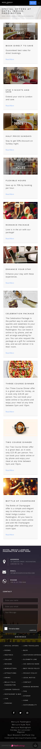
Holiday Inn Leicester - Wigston (21, 731)
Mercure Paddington (21, 722)
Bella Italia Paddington (10, 683)
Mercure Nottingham (21, 727)
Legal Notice (29, 677)
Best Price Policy (31, 668)
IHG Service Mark (31, 664)
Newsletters (11, 668)
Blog (25, 650)
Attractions (10, 673)
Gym (6, 698)
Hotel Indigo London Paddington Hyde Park (17, 550)
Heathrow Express (32, 655)
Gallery (8, 659)
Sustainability (30, 705)
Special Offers (12, 645)
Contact (27, 682)
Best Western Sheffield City (21, 735)
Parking (8, 703)
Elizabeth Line (30, 659)
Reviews (8, 664)
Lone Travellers (31, 645)
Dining (8, 677)
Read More (10, 59)
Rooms (8, 650)
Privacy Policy (30, 673)
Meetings (9, 655)
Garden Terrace (12, 689)
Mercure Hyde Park (21, 725)
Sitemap (27, 696)
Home (3, 16)
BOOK (33, 3)
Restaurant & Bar (13, 694)
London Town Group (16, 738)
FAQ (25, 691)
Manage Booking (31, 686)
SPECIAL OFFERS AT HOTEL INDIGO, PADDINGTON (19, 16)
